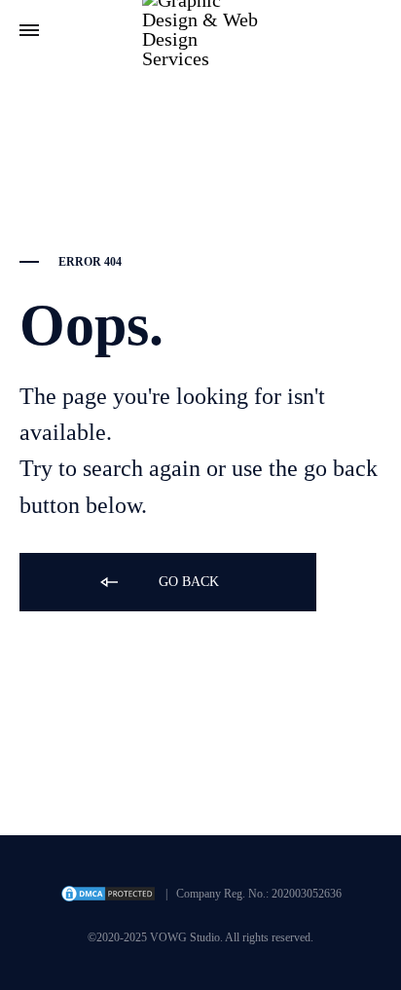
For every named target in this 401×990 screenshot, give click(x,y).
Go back (187, 581)
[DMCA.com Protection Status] (108, 899)
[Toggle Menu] (29, 31)
